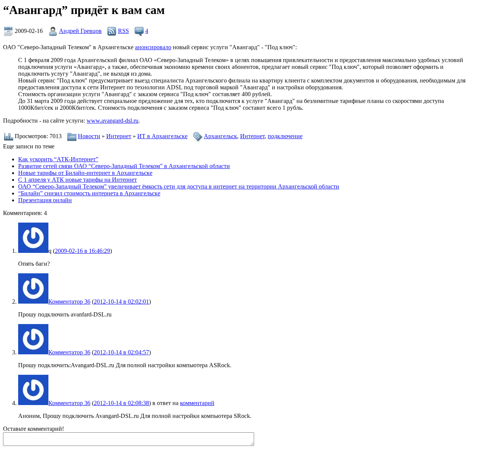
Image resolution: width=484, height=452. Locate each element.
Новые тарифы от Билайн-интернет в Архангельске (85, 173)
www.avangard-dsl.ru (112, 120)
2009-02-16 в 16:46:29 (82, 251)
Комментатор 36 (69, 301)
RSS (123, 31)
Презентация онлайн (45, 200)
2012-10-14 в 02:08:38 (121, 403)
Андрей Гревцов (80, 31)
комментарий (197, 403)
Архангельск (220, 136)
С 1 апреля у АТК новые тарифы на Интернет (77, 179)
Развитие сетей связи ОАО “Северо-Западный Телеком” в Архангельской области (124, 166)
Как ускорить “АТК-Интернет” (58, 159)
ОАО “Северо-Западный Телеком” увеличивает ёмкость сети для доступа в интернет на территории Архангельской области (178, 186)
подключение (285, 136)
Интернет (118, 136)
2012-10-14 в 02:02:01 (121, 301)
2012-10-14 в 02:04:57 (121, 352)
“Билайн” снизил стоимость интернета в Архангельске (89, 193)
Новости (89, 136)
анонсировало (153, 47)
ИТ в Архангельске (162, 136)
